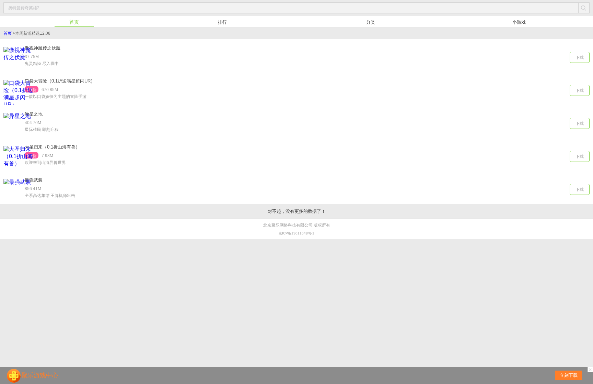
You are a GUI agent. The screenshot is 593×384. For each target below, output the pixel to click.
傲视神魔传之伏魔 (42, 48)
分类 (370, 22)
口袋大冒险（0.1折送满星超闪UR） (60, 81)
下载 (579, 57)
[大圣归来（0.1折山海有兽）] (18, 159)
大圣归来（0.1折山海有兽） (52, 147)
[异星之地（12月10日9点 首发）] (18, 126)
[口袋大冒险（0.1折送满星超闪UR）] (18, 93)
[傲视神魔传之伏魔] (18, 60)
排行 (222, 22)
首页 (74, 22)
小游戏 (519, 22)
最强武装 (34, 180)
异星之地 (34, 114)
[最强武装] (18, 192)
